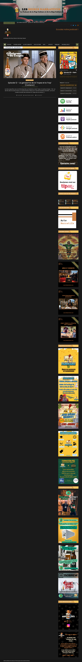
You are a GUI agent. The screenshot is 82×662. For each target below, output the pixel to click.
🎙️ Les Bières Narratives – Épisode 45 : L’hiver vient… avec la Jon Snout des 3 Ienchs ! (35, 22)
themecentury (27, 660)
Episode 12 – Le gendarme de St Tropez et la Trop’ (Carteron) (29, 84)
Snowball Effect (66, 44)
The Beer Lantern (17, 44)
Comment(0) (39, 95)
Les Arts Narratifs (27, 44)
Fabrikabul (57, 44)
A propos (50, 44)
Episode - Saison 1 (29, 80)
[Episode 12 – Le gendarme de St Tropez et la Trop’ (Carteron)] (30, 64)
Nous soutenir (37, 44)
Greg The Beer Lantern (29, 95)
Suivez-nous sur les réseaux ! (67, 193)
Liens (44, 44)
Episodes (9, 44)
